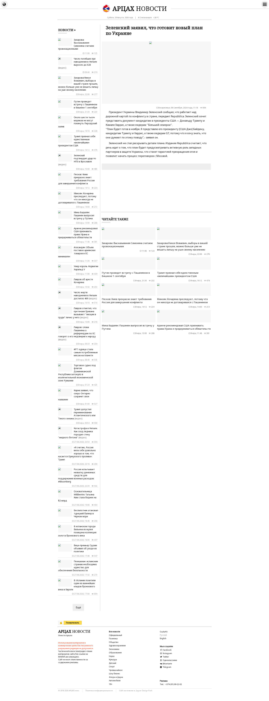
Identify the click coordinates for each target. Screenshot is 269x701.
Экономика (114, 649)
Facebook (166, 650)
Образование (115, 652)
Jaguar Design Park (144, 690)
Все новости (114, 631)
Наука (111, 656)
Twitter (165, 656)
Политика (113, 638)
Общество (113, 642)
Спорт (112, 666)
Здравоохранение (117, 645)
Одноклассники (169, 660)
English (163, 638)
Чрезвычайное (115, 670)
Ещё (78, 607)
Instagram (167, 653)
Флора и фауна (116, 677)
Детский (112, 663)
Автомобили (114, 680)
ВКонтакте (167, 663)
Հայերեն (164, 631)
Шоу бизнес (114, 673)
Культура (113, 659)
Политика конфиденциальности (99, 690)
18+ (110, 684)
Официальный (115, 635)
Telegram (166, 667)
